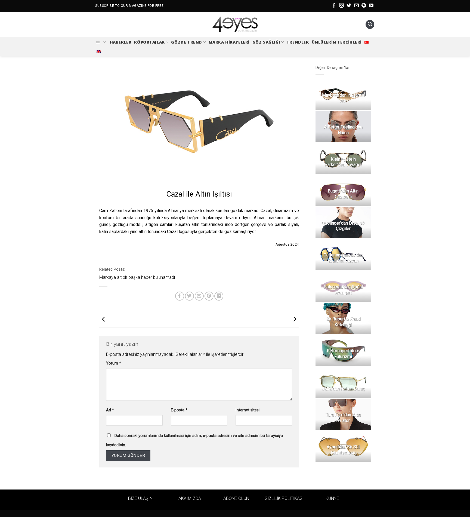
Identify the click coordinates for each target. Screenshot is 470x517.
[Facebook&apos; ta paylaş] (179, 296)
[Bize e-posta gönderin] (356, 5)
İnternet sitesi (247, 410)
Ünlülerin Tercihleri (337, 42)
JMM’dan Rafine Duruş (342, 388)
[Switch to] (366, 42)
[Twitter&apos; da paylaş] (189, 296)
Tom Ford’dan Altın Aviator (343, 417)
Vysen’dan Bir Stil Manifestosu (343, 449)
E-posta (179, 410)
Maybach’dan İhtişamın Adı (343, 98)
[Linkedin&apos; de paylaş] (218, 296)
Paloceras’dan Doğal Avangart (343, 289)
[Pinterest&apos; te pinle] (209, 296)
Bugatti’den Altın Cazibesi (343, 193)
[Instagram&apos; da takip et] (341, 5)
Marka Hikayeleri (229, 42)
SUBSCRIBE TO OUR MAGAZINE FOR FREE (129, 6)
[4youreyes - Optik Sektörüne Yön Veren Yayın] (235, 24)
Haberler (121, 42)
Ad (110, 410)
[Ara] (370, 24)
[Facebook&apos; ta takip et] (334, 5)
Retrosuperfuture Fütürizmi (343, 353)
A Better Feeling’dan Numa (343, 129)
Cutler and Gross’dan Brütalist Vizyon (343, 257)
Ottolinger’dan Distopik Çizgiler (343, 226)
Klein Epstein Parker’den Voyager (343, 162)
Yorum (113, 363)
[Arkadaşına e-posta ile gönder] (199, 296)
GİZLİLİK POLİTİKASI (284, 498)
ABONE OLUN (236, 498)
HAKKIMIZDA (188, 498)
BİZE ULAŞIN (140, 498)
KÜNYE (332, 498)
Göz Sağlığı (266, 42)
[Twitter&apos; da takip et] (349, 5)
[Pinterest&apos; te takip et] (363, 5)
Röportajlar (149, 42)
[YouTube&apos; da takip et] (371, 5)
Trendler (298, 42)
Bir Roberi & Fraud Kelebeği (343, 321)
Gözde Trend (186, 42)
